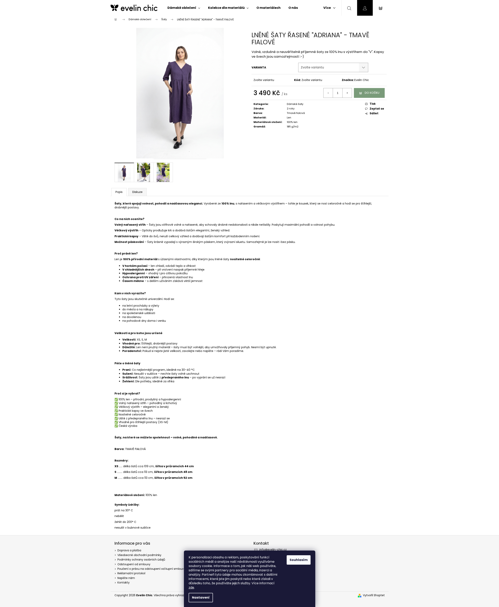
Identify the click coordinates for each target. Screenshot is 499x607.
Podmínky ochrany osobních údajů (141, 560)
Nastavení (201, 597)
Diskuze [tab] (137, 192)
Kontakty (123, 582)
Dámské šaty (295, 104)
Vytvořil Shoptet (374, 595)
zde (191, 587)
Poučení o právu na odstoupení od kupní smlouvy (151, 569)
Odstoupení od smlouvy (133, 564)
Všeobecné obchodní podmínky (139, 555)
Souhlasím (299, 560)
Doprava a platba (129, 550)
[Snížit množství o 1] (328, 93)
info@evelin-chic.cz (273, 550)
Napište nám (126, 578)
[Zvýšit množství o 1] (347, 93)
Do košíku (372, 93)
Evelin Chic (361, 80)
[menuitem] (184, 8)
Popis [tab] (119, 192)
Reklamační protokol (131, 573)
